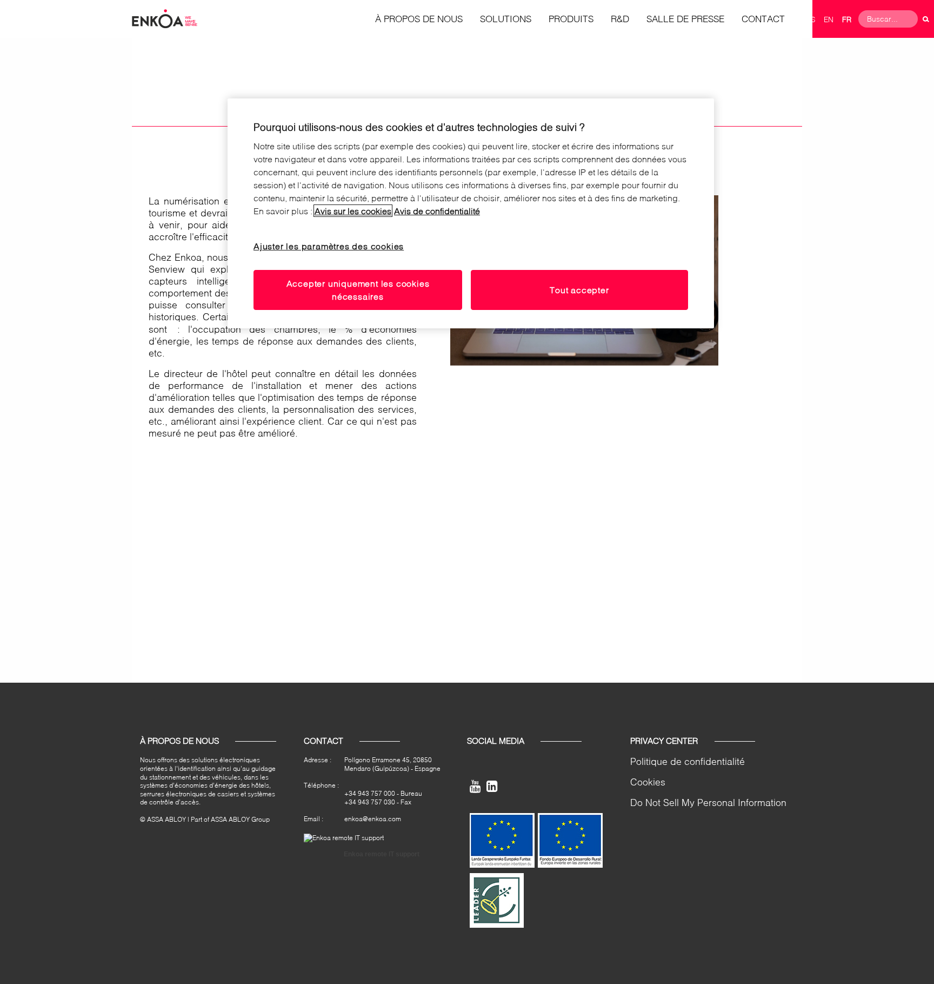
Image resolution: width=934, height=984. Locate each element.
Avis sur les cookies (353, 211)
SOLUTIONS (505, 18)
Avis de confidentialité (437, 211)
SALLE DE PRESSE (685, 18)
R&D (620, 18)
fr (846, 19)
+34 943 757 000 (369, 793)
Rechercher (926, 19)
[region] (471, 213)
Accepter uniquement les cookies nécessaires (358, 289)
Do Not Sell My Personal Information (708, 802)
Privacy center (664, 740)
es (810, 19)
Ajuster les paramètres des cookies (328, 246)
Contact (763, 18)
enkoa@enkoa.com (372, 819)
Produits (571, 18)
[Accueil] (164, 18)
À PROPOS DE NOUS (419, 18)
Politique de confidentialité (687, 761)
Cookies (647, 782)
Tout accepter (579, 290)
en (828, 19)
